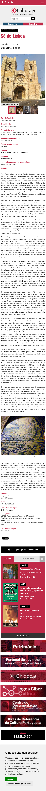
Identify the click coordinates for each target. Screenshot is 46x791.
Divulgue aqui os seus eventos (24, 550)
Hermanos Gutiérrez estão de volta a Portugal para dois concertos (31, 590)
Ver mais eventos (23, 635)
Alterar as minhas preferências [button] (19, 783)
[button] (43, 56)
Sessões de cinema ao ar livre (29, 612)
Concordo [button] (11, 779)
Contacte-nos (12, 24)
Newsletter (33, 24)
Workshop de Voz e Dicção (30, 569)
